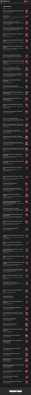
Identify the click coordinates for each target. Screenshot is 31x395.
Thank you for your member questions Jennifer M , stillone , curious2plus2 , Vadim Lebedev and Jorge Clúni (13, 132)
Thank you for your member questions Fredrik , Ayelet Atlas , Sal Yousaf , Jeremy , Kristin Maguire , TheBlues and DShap (13, 284)
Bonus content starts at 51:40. (7, 342)
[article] (15, 12)
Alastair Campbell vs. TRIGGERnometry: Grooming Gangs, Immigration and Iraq (12, 93)
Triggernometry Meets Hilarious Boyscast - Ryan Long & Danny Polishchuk (13, 236)
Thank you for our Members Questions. (8, 331)
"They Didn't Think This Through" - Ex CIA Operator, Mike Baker (12, 290)
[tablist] (7, 8)
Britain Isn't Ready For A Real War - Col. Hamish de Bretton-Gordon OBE (13, 47)
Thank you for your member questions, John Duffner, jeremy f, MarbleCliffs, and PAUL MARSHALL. (13, 238)
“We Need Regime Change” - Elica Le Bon (10, 282)
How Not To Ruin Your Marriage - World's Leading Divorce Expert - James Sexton (12, 359)
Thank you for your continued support (8, 100)
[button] (1, 3)
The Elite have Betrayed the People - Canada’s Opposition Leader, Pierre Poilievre (12, 341)
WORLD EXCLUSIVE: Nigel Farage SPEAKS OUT (11, 86)
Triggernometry (8, 95)
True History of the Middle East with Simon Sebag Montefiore (13, 10)
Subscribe (25, 1)
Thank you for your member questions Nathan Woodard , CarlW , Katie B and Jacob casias (13, 278)
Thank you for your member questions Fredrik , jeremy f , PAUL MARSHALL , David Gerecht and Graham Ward (13, 23)
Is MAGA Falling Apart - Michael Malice (9, 318)
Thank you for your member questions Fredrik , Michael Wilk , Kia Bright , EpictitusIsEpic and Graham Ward (13, 197)
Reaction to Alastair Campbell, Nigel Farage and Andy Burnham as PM (12, 80)
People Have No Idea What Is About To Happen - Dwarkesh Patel (13, 177)
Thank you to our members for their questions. (9, 292)
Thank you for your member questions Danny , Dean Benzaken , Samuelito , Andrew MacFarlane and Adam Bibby (13, 144)
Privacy (15, 389)
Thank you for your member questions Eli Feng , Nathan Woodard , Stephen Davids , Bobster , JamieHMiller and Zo (13, 204)
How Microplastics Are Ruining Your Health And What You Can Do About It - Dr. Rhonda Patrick (13, 365)
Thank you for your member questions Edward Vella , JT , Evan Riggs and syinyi (13, 87)
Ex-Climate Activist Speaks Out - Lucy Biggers (11, 208)
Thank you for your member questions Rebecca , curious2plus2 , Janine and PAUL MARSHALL (13, 63)
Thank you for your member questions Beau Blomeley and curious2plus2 (13, 94)
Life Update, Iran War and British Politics (10, 183)
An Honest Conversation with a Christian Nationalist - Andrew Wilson (13, 257)
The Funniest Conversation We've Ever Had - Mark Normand (13, 269)
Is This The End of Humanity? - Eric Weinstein (10, 376)
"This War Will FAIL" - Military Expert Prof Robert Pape (12, 307)
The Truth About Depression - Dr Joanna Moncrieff (11, 130)
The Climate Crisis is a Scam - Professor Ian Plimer (11, 335)
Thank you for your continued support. (8, 112)
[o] (26, 11)
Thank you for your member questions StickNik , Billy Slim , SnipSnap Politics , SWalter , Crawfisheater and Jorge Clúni (12, 271)
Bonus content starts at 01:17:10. (7, 354)
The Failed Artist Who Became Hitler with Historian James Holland (13, 105)
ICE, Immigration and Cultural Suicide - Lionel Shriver (12, 348)
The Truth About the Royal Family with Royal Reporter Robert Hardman (13, 40)
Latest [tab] (4, 8)
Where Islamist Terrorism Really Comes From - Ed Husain (12, 142)
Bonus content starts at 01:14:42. (7, 382)
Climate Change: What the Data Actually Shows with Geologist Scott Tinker (13, 61)
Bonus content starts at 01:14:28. (7, 372)
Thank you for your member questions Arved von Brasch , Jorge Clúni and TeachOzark (13, 150)
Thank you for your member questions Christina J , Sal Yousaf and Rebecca (13, 42)
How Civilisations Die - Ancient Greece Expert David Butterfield (12, 195)
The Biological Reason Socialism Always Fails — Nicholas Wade (12, 222)
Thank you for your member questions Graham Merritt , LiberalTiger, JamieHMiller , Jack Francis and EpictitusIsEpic (12, 157)
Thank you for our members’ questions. (8, 258)
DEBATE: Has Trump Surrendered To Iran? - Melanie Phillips (13, 124)
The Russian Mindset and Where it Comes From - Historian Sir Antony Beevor (13, 162)
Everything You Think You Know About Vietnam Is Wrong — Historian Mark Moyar (13, 215)
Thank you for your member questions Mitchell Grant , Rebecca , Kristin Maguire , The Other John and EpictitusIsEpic (13, 75)
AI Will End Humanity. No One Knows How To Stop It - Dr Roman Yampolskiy (13, 263)
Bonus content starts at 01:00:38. (7, 349)
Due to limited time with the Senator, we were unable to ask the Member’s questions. (13, 314)
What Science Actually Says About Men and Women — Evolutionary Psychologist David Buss (12, 202)
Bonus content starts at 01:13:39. (7, 377)
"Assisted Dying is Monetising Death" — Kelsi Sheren (12, 188)
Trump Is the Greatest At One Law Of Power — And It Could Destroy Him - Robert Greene (13, 250)
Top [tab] (6, 8)
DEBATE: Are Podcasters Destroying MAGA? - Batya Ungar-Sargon (13, 276)
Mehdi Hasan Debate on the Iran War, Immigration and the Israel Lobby (12, 302)
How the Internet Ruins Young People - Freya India (11, 353)
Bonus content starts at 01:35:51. (7, 360)
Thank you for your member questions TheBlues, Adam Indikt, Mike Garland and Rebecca (13, 138)
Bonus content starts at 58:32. (7, 336)
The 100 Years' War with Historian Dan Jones (10, 118)
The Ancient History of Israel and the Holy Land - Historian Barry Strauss (13, 330)
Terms (17, 389)
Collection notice (21, 389)
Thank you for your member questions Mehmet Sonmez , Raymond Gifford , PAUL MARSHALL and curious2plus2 (13, 190)
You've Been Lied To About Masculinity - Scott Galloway (12, 371)
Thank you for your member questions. (8, 229)
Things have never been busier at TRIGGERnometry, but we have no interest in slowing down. (13, 17)
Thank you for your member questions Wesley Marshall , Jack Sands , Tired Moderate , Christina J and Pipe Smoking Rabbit (13, 49)
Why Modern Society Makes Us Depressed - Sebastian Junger (13, 148)
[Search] (27, 8)
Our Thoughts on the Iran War (8, 296)
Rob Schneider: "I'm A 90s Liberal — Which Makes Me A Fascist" (12, 243)
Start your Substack (13, 391)
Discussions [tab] (9, 8)
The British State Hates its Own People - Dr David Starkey (12, 136)
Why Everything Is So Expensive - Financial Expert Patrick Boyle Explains (13, 155)
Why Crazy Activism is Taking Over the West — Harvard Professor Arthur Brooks (12, 99)
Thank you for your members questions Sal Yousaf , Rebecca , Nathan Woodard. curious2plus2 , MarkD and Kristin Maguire (12, 224)
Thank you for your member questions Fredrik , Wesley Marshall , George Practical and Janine (13, 126)
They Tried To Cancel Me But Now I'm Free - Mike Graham (12, 381)
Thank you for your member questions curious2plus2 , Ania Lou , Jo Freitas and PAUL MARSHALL (13, 251)
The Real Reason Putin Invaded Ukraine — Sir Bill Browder (12, 111)
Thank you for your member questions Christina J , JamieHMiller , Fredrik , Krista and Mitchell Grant (13, 107)
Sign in (29, 1)
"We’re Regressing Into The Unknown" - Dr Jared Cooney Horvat (12, 168)
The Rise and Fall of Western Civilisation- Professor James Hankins (13, 34)
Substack (11, 393)
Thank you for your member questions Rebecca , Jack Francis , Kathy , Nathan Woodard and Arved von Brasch (12, 170)
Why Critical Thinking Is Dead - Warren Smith (10, 228)
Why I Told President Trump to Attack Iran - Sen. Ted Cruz (12, 312)
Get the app (19, 391)
